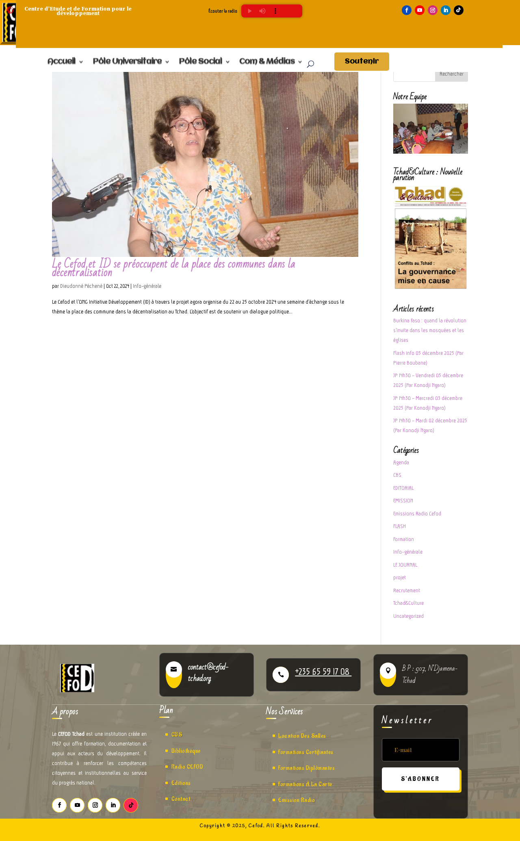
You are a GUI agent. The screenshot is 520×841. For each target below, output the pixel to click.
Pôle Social (200, 62)
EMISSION (403, 501)
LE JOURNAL (405, 565)
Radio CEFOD (187, 767)
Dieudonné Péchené (81, 286)
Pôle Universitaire (127, 62)
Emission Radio (296, 800)
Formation (403, 539)
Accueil (62, 62)
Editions (181, 783)
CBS (397, 475)
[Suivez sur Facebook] (407, 10)
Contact (181, 799)
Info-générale (147, 286)
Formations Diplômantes (306, 768)
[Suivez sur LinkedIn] (446, 10)
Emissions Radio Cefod (417, 514)
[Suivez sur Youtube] (420, 10)
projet (399, 577)
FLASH (399, 526)
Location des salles (302, 736)
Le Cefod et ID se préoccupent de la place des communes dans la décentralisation (173, 268)
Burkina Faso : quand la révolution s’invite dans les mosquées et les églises (429, 330)
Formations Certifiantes (306, 752)
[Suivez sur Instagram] (433, 10)
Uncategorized (408, 616)
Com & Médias (267, 62)
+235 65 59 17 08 (323, 671)
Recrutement (406, 590)
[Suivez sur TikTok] (459, 10)
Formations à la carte (305, 784)
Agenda (401, 462)
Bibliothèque (186, 751)
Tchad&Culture (408, 603)
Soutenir (362, 61)
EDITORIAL (403, 488)
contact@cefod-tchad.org (208, 673)
